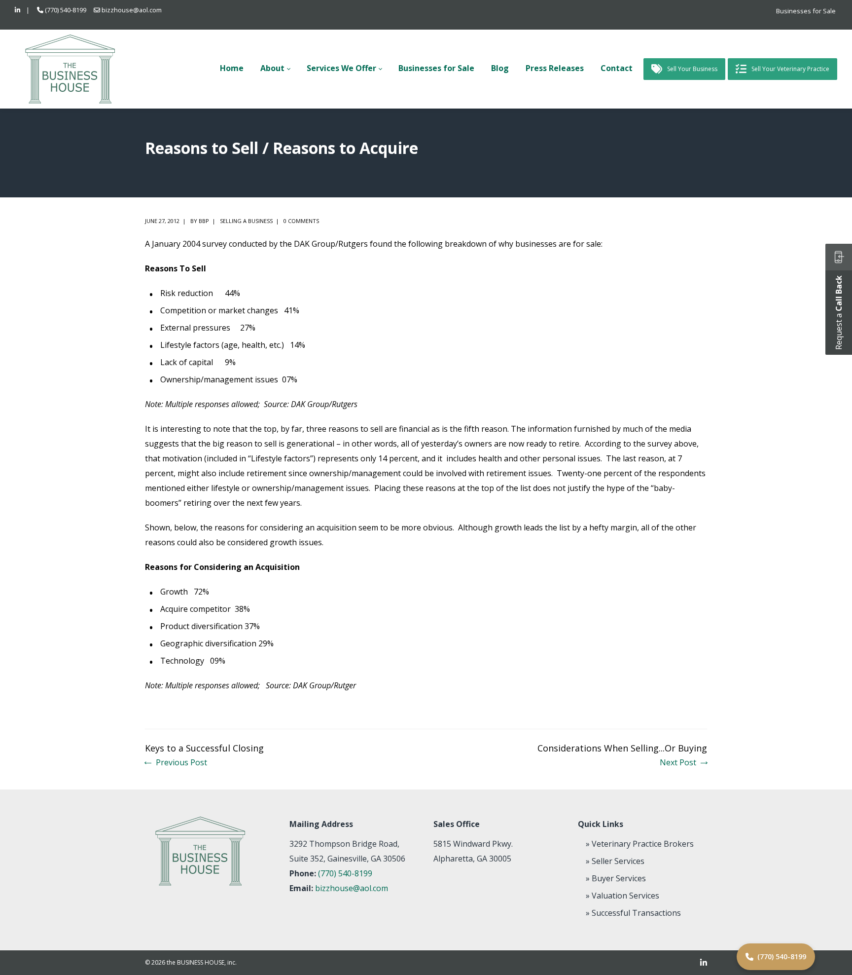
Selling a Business (246, 221)
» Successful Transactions (633, 912)
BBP (204, 221)
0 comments (301, 221)
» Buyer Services (616, 878)
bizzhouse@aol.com (132, 9)
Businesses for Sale (806, 10)
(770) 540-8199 (65, 9)
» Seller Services (615, 861)
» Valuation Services (622, 895)
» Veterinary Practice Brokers (640, 843)
